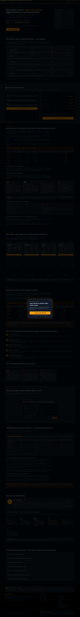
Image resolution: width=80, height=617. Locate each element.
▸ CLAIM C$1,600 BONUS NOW (40, 312)
